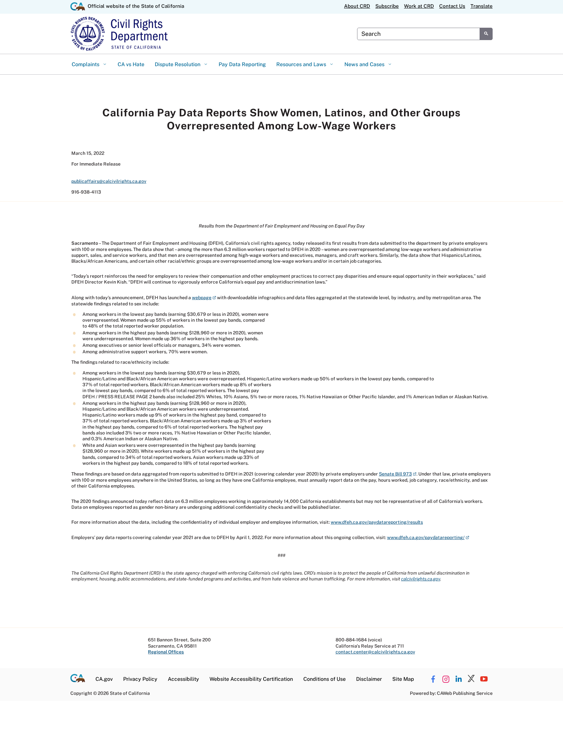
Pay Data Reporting (242, 64)
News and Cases (365, 64)
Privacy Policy (140, 679)
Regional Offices (166, 651)
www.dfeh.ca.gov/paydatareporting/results (377, 522)
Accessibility (183, 679)
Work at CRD (419, 6)
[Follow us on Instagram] (446, 679)
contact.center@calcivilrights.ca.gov (375, 651)
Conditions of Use (324, 679)
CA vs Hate (131, 64)
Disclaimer (369, 679)
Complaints (86, 64)
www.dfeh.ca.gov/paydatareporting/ (428, 537)
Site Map (403, 679)
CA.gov (104, 679)
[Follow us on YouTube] (484, 679)
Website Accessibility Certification (251, 679)
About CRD (357, 6)
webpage (204, 297)
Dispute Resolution (178, 64)
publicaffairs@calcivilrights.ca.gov (108, 181)
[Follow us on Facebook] (433, 679)
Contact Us (452, 6)
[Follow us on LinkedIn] (458, 679)
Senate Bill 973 (397, 473)
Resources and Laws (301, 64)
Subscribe (387, 6)
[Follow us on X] (471, 679)
